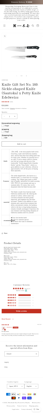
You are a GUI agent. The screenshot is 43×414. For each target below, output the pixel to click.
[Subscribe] (36, 353)
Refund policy (36, 402)
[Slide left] (16, 75)
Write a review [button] (21, 311)
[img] (5, 324)
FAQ (5, 367)
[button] (4, 25)
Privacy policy (11, 406)
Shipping (12, 108)
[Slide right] (26, 75)
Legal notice (15, 409)
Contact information (27, 409)
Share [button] (5, 233)
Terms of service (22, 406)
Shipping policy (33, 406)
